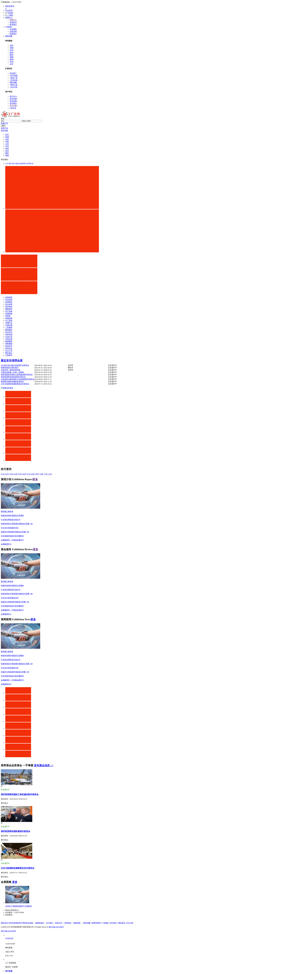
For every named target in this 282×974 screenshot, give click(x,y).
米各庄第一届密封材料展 (10, 370)
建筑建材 (8, 330)
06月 (24, 474)
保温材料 (8, 297)
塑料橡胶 (8, 344)
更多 (35, 479)
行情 (11, 50)
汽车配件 (8, 355)
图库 (11, 55)
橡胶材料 (8, 309)
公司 (11, 64)
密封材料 (8, 307)
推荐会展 (17, 360)
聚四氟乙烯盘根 (7, 511)
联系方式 (58, 923)
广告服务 (8, 327)
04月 (15, 474)
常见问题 (13, 106)
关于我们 (49, 923)
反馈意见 (13, 22)
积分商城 (14, 75)
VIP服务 (8, 27)
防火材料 (8, 304)
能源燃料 (8, 341)
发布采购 (13, 101)
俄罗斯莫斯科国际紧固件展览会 (13, 377)
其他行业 (8, 348)
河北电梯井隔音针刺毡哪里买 (12, 536)
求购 (11, 48)
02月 (7, 474)
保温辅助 (8, 313)
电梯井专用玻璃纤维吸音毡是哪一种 (15, 532)
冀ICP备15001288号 (56, 927)
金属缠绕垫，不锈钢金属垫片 (12, 540)
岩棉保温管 (39, 923)
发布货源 (13, 99)
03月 (11, 474)
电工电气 (8, 332)
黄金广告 (14, 78)
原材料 (8, 316)
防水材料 (8, 300)
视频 (11, 57)
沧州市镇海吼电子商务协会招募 (20, 923)
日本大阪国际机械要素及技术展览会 (15, 384)
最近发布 (6, 360)
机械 (2, 123)
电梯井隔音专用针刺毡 (10, 368)
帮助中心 (13, 20)
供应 (11, 45)
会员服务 (13, 29)
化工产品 (8, 350)
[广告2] (19, 280)
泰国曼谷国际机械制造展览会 (12, 381)
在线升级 (13, 31)
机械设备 (8, 318)
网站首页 (4, 923)
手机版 (10, 13)
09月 (37, 474)
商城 (11, 59)
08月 (32, 474)
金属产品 (8, 323)
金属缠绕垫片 (6, 544)
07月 (28, 474)
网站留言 (121, 923)
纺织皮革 (8, 346)
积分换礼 (113, 923)
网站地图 (8, 36)
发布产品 (4, 128)
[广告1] (19, 267)
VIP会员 (13, 108)
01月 (2, 474)
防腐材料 (8, 302)
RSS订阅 (13, 87)
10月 (41, 474)
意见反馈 (14, 80)
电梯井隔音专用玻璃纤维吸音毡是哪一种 (17, 524)
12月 (50, 474)
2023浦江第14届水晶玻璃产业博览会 (19, 163)
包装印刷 (8, 334)
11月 (45, 474)
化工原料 (8, 320)
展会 (11, 52)
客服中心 (8, 17)
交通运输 (8, 325)
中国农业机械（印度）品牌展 (12, 372)
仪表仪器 (8, 339)
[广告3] (19, 293)
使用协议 (67, 923)
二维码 (10, 15)
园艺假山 (8, 353)
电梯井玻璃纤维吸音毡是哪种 (12, 516)
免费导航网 (96, 923)
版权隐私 (77, 923)
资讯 (11, 62)
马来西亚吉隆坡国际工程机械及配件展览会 (17, 379)
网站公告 (14, 85)
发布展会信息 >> (44, 765)
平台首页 (8, 10)
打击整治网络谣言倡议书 (10, 520)
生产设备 (8, 311)
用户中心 (13, 96)
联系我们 (13, 24)
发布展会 (13, 103)
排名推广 (13, 73)
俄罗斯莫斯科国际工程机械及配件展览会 (17, 374)
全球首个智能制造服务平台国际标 (18, 906)
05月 (20, 474)
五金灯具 (8, 337)
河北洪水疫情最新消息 (10, 528)
